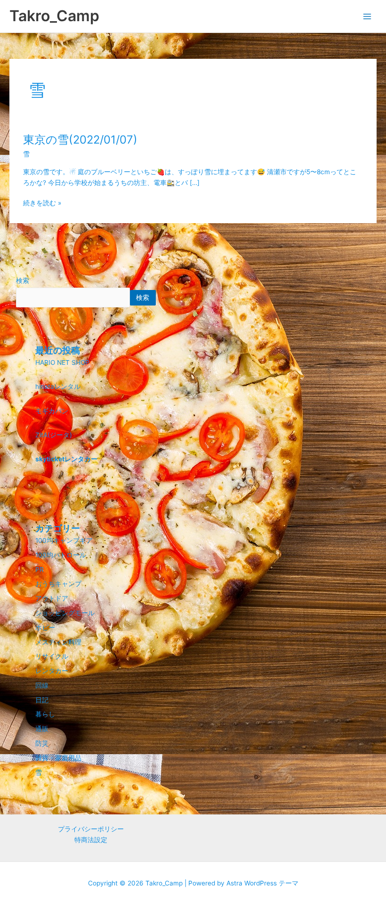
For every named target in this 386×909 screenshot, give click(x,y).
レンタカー (51, 671)
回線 (41, 685)
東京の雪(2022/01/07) (80, 139)
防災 (41, 743)
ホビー (45, 627)
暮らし (45, 714)
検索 (22, 280)
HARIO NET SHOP (62, 362)
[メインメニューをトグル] (367, 16)
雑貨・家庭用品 (58, 758)
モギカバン (51, 411)
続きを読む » (42, 202)
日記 (41, 700)
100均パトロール (60, 555)
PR (39, 569)
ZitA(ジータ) (53, 435)
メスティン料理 (58, 642)
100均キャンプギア (64, 540)
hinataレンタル (57, 386)
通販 (41, 728)
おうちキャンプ (58, 583)
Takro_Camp (54, 16)
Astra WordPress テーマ (262, 883)
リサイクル (51, 656)
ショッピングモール (65, 613)
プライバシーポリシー (91, 829)
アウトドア (51, 598)
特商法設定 (90, 840)
